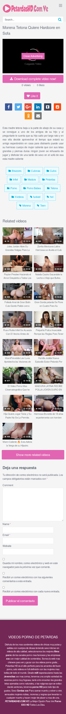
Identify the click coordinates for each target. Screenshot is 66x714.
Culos (52, 171)
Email (6, 535)
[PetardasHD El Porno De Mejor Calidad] (27, 8)
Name (7, 524)
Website (7, 546)
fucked (36, 197)
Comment (8, 485)
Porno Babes (33, 188)
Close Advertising (33, 56)
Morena (26, 205)
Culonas (35, 171)
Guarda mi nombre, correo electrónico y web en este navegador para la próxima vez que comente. (30, 565)
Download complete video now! (34, 78)
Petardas (50, 179)
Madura (31, 179)
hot (51, 197)
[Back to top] (60, 707)
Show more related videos (33, 454)
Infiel (15, 179)
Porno (13, 188)
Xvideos (19, 197)
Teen (43, 205)
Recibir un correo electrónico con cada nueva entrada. (31, 591)
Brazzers (16, 171)
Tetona (54, 188)
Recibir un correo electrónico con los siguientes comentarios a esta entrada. (28, 579)
